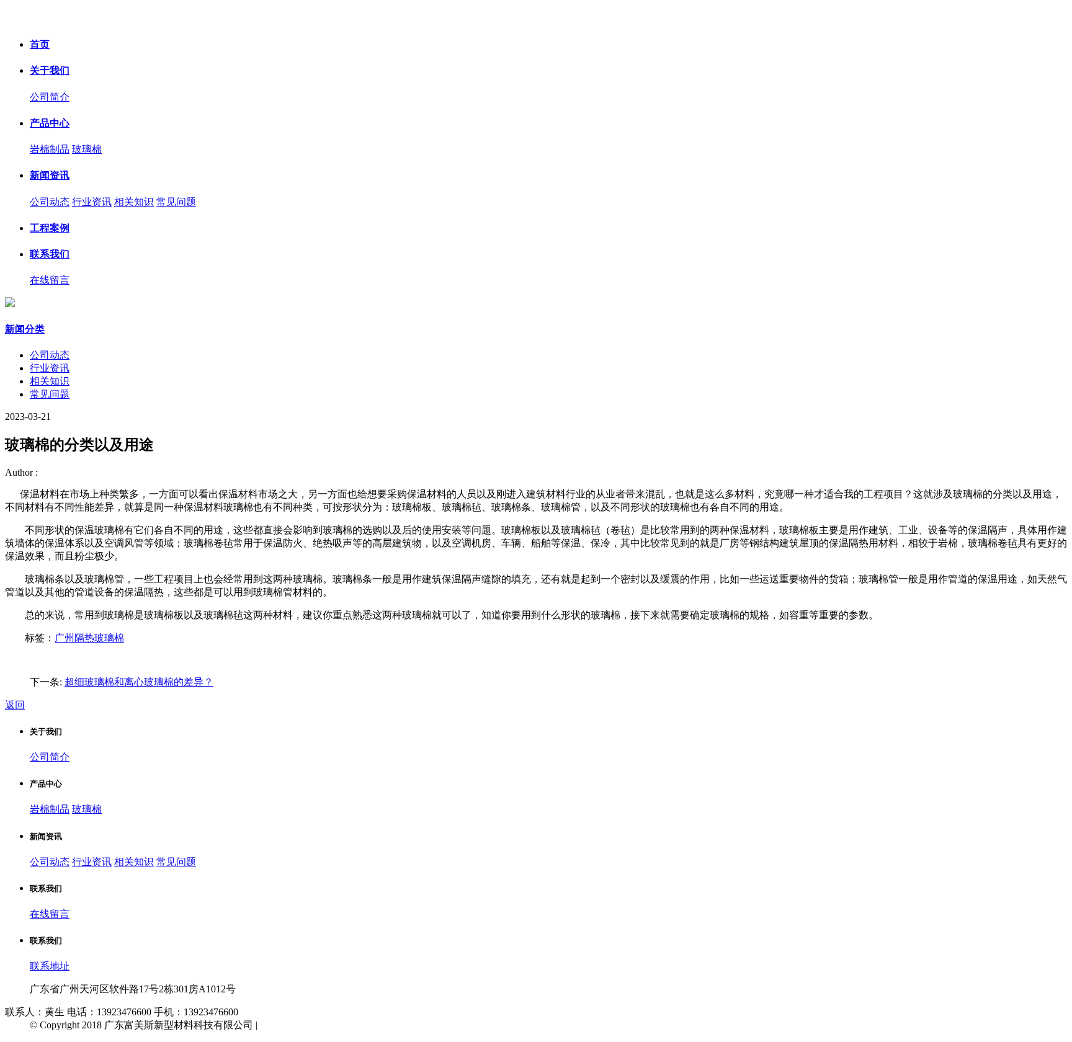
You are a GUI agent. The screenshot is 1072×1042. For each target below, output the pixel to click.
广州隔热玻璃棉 (89, 638)
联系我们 (49, 254)
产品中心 (49, 123)
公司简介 (49, 97)
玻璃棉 (87, 149)
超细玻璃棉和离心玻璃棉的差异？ (139, 682)
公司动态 (49, 202)
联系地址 (49, 966)
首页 (40, 44)
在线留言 (49, 280)
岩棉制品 (49, 149)
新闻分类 (25, 329)
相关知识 (134, 202)
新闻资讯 (49, 175)
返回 (15, 705)
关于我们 (49, 70)
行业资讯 (92, 202)
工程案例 (49, 228)
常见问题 (176, 202)
